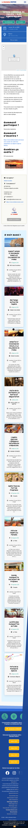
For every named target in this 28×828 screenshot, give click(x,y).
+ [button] (3, 46)
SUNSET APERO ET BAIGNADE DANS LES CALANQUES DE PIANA (14, 255)
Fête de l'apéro (14, 40)
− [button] (3, 49)
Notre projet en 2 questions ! (14, 797)
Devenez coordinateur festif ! (14, 814)
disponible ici (14, 782)
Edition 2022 (14, 762)
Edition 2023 (14, 755)
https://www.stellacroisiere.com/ (15, 202)
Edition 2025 (14, 741)
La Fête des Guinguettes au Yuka (14, 624)
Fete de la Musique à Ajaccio (14, 669)
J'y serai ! (20, 22)
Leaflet (17, 70)
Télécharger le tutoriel (14, 803)
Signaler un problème (14, 219)
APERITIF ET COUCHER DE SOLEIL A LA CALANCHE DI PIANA (14, 346)
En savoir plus (23, 825)
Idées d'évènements (14, 799)
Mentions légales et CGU (14, 820)
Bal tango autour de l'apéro (14, 302)
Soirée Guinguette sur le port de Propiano (14, 578)
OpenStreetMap (23, 70)
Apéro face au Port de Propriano (14, 488)
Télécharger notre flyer (14, 805)
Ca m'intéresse (8, 22)
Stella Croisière (8, 180)
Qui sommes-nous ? (14, 795)
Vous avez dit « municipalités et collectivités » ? (14, 807)
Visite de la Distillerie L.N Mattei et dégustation (14, 394)
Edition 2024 (14, 748)
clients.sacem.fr (18, 789)
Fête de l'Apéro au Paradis (14, 533)
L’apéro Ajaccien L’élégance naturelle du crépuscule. (14, 441)
